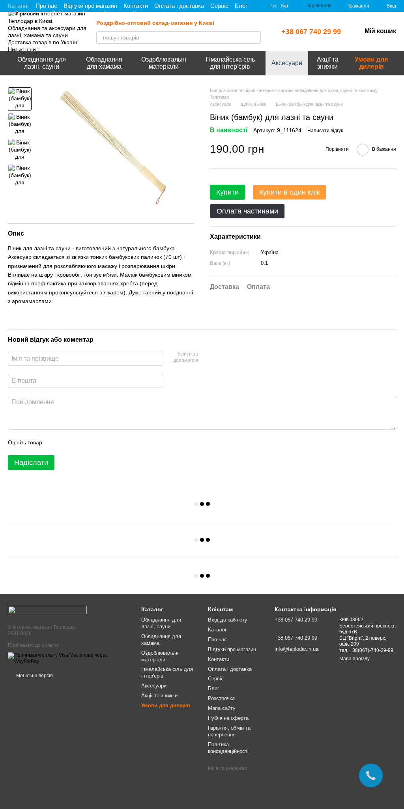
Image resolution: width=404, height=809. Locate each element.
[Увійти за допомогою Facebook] (206, 357)
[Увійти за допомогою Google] (219, 357)
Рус (273, 6)
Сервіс (219, 5)
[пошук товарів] (254, 37)
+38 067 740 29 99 (311, 31)
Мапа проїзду (354, 658)
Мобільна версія (34, 675)
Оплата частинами (247, 211)
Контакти (135, 5)
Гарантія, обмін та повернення (229, 731)
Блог (241, 5)
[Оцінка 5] (105, 442)
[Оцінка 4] (93, 442)
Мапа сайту (222, 708)
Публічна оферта (228, 718)
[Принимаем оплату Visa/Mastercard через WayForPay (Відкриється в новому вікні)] (68, 658)
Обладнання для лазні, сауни (41, 63)
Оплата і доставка (179, 5)
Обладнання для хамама (104, 63)
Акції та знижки (328, 63)
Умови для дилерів (371, 63)
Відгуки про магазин (90, 5)
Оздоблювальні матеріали (163, 63)
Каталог (18, 5)
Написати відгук (325, 130)
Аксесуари (286, 63)
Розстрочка (221, 698)
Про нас (46, 5)
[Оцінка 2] (68, 442)
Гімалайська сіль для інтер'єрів (230, 63)
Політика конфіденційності (228, 748)
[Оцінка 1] (55, 442)
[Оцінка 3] (80, 442)
